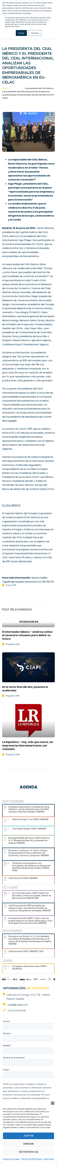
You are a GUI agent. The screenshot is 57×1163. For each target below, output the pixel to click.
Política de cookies (11, 1159)
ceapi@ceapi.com (17, 1004)
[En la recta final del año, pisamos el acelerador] (28, 667)
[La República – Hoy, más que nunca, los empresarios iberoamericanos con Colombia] (28, 720)
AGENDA (28, 787)
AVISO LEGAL (48, 1159)
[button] (52, 1103)
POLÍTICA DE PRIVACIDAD (31, 1159)
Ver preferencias (28, 1151)
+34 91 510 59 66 (16, 1010)
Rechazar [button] (35, 33)
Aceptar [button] (21, 33)
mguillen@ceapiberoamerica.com (22, 581)
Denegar (28, 1143)
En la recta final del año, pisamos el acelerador (25, 688)
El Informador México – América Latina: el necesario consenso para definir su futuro (27, 635)
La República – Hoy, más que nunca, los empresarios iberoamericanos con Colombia (27, 745)
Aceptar (28, 1135)
